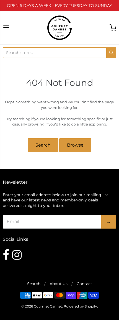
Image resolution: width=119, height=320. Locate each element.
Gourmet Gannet (48, 306)
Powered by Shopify (80, 306)
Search (43, 145)
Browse (75, 145)
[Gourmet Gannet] (59, 28)
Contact (84, 283)
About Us (59, 283)
